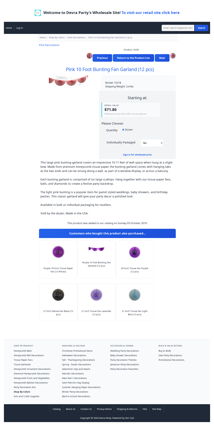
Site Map (156, 408)
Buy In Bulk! (165, 350)
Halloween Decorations (74, 355)
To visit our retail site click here (151, 12)
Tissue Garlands (22, 364)
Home (9, 27)
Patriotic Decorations (73, 373)
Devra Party (105, 417)
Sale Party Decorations (170, 355)
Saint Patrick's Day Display (75, 382)
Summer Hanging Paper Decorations (81, 387)
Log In (19, 27)
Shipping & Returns (127, 408)
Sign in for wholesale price (137, 154)
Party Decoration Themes (123, 359)
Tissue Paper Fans (23, 359)
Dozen (129, 129)
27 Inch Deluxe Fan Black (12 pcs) (58, 313)
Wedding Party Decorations (124, 350)
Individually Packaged (121, 142)
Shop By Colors (57, 37)
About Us (70, 408)
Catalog (57, 408)
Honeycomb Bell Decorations (29, 355)
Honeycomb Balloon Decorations (31, 382)
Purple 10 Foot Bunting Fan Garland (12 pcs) (96, 264)
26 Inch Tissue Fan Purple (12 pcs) (134, 270)
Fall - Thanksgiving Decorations (78, 359)
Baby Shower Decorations (123, 355)
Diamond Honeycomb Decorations (32, 373)
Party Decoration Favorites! (124, 368)
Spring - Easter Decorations (76, 364)
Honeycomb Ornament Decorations (32, 368)
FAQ (145, 408)
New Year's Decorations (74, 378)
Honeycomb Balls (23, 350)
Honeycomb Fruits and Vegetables (32, 378)
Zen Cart (129, 417)
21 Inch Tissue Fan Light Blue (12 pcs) (134, 313)
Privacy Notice (104, 408)
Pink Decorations (76, 37)
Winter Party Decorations (75, 391)
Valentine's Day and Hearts (76, 368)
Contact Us (86, 408)
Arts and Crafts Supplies (26, 396)
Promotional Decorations (171, 359)
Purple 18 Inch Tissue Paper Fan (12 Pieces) (58, 270)
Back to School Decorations (76, 396)
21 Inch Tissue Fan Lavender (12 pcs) (96, 313)
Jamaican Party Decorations (124, 364)
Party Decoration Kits (25, 387)
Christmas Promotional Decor (77, 350)
